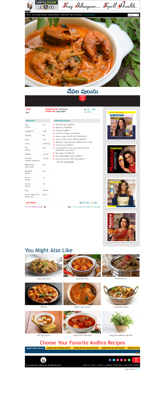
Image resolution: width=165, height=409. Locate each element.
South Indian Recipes (39, 15)
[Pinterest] (117, 360)
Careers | (94, 365)
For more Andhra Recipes (34, 207)
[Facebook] (110, 360)
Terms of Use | (129, 365)
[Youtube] (125, 360)
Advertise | (109, 365)
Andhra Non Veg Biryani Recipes (58, 348)
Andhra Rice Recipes (135, 348)
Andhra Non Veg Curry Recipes (72, 15)
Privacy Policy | (118, 365)
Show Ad (27, 11)
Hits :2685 (86, 203)
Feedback (32, 203)
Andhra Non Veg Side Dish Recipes (86, 348)
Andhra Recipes (54, 15)
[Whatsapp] (129, 360)
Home (28, 15)
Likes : (95, 203)
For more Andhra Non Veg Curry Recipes (85, 207)
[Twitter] (113, 360)
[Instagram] (121, 360)
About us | (86, 365)
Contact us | (101, 365)
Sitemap (136, 365)
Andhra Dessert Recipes (35, 348)
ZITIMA (137, 369)
